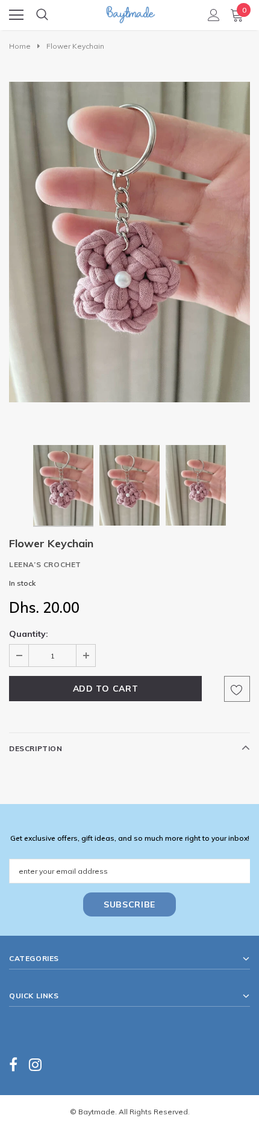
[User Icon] (214, 15)
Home (20, 46)
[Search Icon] (42, 15)
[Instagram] (35, 1065)
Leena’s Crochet (45, 564)
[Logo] (130, 11)
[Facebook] (13, 1065)
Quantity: (28, 633)
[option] (129, 242)
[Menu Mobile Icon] (16, 15)
